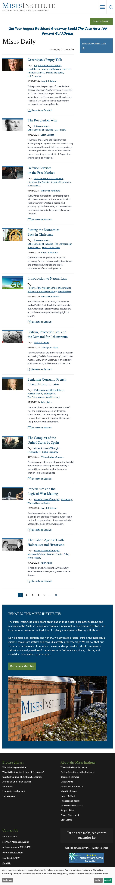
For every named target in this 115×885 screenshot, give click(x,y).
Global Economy (50, 452)
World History (53, 397)
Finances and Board (70, 801)
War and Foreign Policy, (58, 554)
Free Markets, (34, 247)
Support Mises (101, 21)
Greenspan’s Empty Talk (45, 60)
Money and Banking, (51, 69)
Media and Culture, (37, 554)
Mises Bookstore (68, 791)
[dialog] (57, 876)
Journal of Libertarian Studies (16, 782)
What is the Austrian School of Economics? (23, 772)
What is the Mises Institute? (74, 767)
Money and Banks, (55, 73)
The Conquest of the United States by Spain (43, 440)
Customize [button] (7, 880)
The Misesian (8, 796)
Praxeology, (67, 499)
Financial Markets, (36, 73)
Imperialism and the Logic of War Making (43, 492)
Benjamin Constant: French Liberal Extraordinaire (47, 382)
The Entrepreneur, (63, 244)
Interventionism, (42, 126)
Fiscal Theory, (34, 69)
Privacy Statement (69, 815)
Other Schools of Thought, (40, 130)
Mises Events (66, 782)
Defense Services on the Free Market (41, 171)
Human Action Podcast (13, 791)
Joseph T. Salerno (49, 81)
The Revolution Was (42, 120)
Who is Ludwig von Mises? (15, 767)
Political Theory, (35, 394)
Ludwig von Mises (49, 348)
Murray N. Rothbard (50, 191)
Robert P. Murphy (49, 253)
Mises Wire (7, 786)
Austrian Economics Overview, (49, 178)
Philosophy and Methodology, (42, 291)
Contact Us (66, 820)
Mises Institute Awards (71, 786)
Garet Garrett (47, 135)
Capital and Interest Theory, (47, 66)
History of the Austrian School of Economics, (49, 182)
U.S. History (60, 130)
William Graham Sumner (52, 457)
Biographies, (50, 394)
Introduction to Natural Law (47, 278)
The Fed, (66, 69)
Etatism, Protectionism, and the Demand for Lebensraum (48, 335)
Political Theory (41, 343)
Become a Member (22, 666)
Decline (98, 880)
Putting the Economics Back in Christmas (43, 232)
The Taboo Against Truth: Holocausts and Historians (46, 543)
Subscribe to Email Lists (71, 806)
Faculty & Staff (67, 796)
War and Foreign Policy (39, 503)
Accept (107, 880)
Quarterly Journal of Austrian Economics (22, 777)
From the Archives (51, 247)
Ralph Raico (46, 402)
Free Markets (34, 186)
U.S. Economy (34, 76)
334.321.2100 (16, 853)
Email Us (6, 863)
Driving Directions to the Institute (77, 772)
